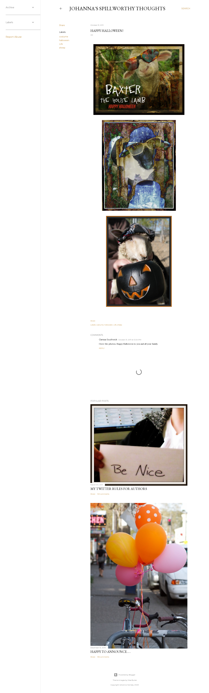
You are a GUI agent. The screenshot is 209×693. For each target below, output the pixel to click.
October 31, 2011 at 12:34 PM (129, 340)
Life (61, 44)
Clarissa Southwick (108, 339)
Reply (101, 348)
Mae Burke (132, 680)
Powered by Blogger (127, 675)
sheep (62, 47)
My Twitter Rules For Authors (118, 488)
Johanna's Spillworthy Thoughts (117, 8)
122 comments (103, 494)
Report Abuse (14, 37)
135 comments (103, 657)
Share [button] (62, 25)
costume (63, 36)
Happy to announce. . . (110, 651)
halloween (64, 40)
